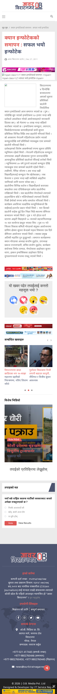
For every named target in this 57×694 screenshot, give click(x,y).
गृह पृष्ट (5, 27)
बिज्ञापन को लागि (20, 609)
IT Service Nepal (44, 687)
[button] (25, 390)
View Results (24, 522)
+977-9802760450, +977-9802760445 (24, 659)
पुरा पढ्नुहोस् (35, 597)
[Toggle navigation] (3, 16)
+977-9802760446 (24, 655)
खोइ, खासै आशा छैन (16, 511)
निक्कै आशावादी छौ (16, 507)
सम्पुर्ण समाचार (38, 609)
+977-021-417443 (22, 651)
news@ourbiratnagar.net (30, 666)
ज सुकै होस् (13, 516)
